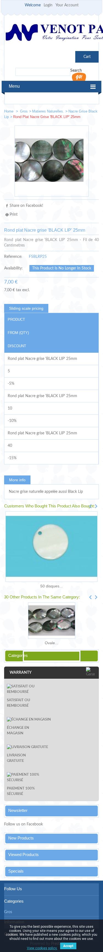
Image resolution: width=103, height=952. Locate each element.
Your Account (67, 5)
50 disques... (51, 586)
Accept (68, 946)
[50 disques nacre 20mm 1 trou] (51, 546)
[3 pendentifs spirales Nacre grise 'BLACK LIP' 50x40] (92, 112)
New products (21, 838)
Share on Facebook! (26, 206)
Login (48, 5)
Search (76, 71)
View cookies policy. (42, 948)
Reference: (13, 257)
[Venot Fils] (51, 33)
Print (14, 214)
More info (17, 480)
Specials (16, 871)
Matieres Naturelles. (48, 111)
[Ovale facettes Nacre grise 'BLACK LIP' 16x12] (51, 620)
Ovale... (51, 643)
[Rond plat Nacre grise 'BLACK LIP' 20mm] (76, 112)
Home (9, 111)
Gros (24, 111)
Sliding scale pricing (26, 308)
